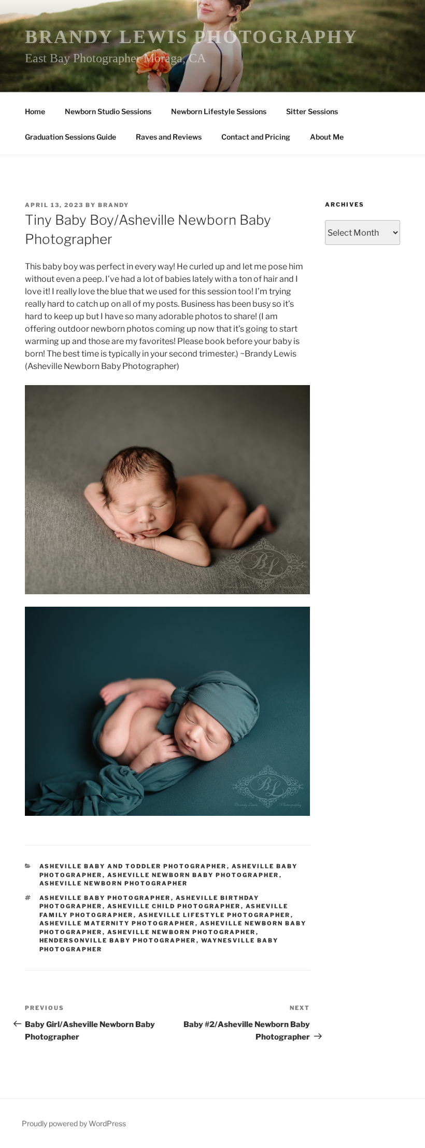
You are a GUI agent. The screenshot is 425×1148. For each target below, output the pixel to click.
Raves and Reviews (169, 136)
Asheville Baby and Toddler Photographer (133, 866)
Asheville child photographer (174, 906)
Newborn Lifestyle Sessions (218, 111)
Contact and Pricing (255, 136)
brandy (113, 205)
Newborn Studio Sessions (108, 111)
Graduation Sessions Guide (70, 136)
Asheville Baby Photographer (105, 897)
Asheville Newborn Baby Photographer (193, 875)
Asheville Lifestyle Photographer (214, 915)
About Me (327, 136)
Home (35, 111)
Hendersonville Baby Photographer (117, 940)
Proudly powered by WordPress (74, 1123)
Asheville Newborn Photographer (113, 883)
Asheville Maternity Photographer (117, 923)
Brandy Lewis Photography (191, 36)
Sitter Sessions (312, 111)
